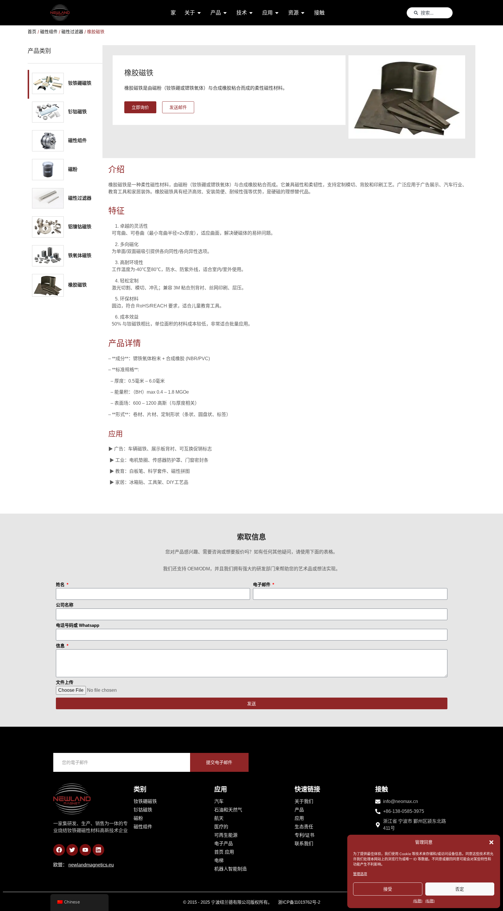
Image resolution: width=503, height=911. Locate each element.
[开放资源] (302, 13)
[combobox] (430, 12)
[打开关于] (199, 13)
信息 (61, 645)
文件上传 (64, 682)
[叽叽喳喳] (72, 850)
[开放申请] (276, 13)
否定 (459, 889)
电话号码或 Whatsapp (77, 625)
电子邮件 (262, 584)
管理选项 (360, 874)
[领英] (98, 850)
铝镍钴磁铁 (79, 226)
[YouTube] (85, 850)
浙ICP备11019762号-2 (299, 902)
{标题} (417, 901)
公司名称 (64, 605)
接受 (387, 889)
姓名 (61, 584)
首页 (32, 31)
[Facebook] (59, 850)
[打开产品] (225, 13)
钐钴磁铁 (77, 111)
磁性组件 (49, 31)
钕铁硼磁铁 (79, 83)
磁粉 (72, 169)
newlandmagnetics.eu (91, 864)
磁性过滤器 (72, 31)
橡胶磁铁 (77, 284)
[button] (491, 842)
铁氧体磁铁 (79, 255)
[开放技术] (251, 13)
